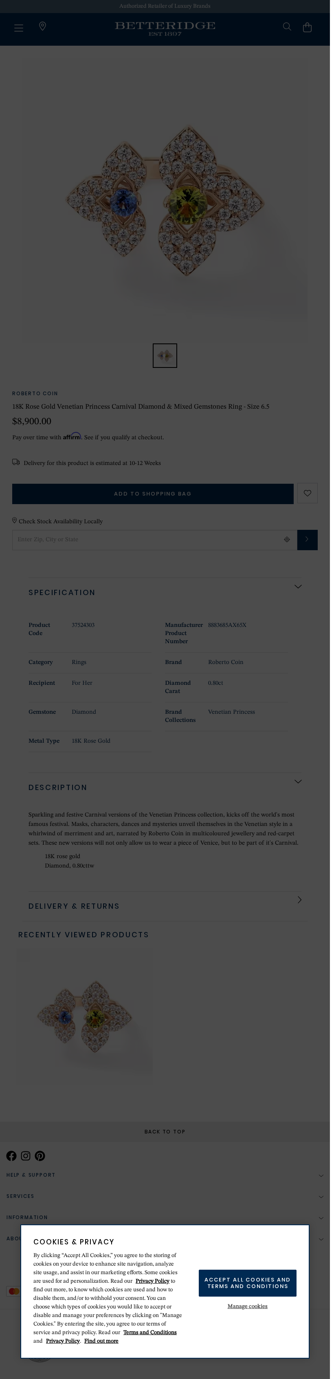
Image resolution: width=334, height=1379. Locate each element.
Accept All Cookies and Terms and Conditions (247, 1283)
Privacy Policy (152, 1281)
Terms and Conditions (150, 1332)
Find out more (101, 1341)
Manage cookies (248, 1306)
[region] (165, 1291)
